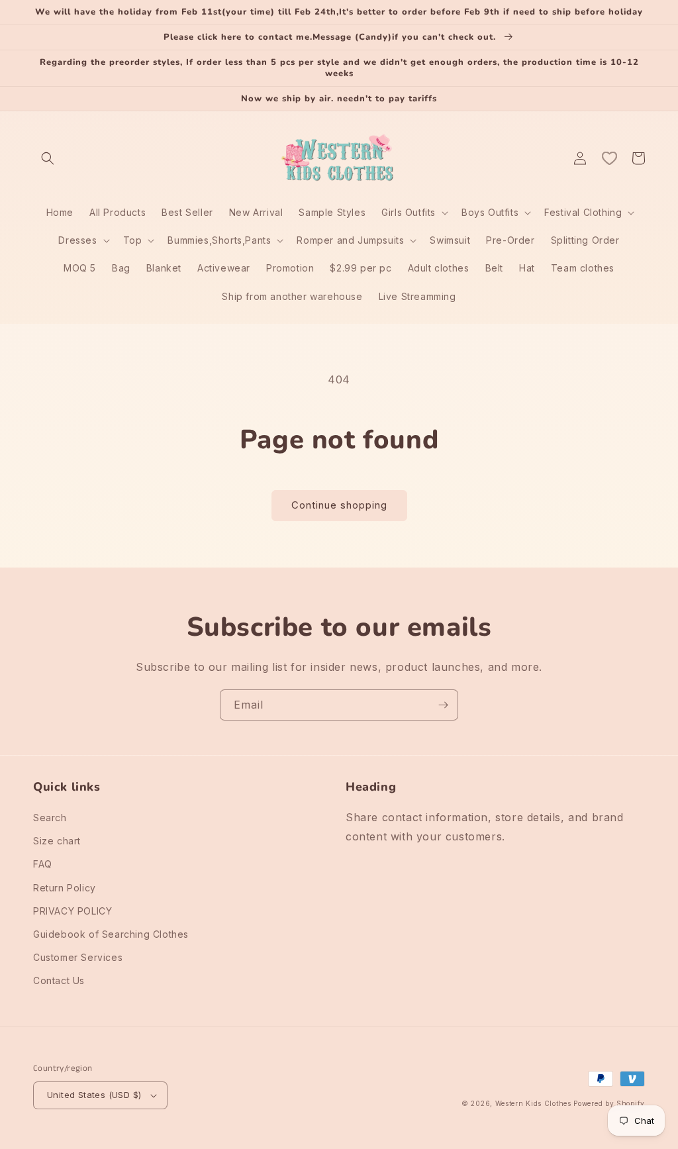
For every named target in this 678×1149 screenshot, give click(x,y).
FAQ (42, 864)
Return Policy (64, 887)
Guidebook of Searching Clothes (111, 934)
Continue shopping (339, 505)
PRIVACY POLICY (72, 911)
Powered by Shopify (609, 1103)
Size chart (57, 840)
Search (50, 817)
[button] (47, 158)
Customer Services (77, 957)
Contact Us (59, 980)
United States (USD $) (94, 1094)
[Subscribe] (443, 705)
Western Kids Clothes (533, 1103)
